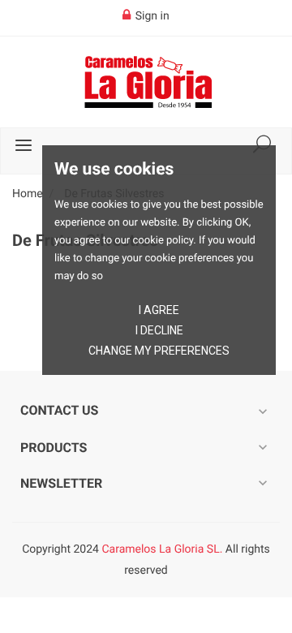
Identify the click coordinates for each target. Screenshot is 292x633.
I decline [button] (159, 330)
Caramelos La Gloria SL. (161, 549)
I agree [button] (159, 310)
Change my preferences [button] (159, 350)
